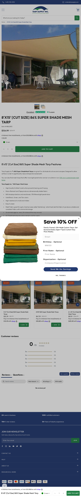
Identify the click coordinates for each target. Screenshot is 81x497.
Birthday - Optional (52, 242)
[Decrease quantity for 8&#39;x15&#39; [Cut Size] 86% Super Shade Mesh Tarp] (54, 493)
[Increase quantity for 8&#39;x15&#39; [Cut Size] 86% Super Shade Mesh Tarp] (63, 493)
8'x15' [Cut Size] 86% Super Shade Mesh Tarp (19, 493)
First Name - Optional (53, 251)
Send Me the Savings (61, 269)
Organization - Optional (54, 259)
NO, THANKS (61, 275)
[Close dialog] (79, 218)
